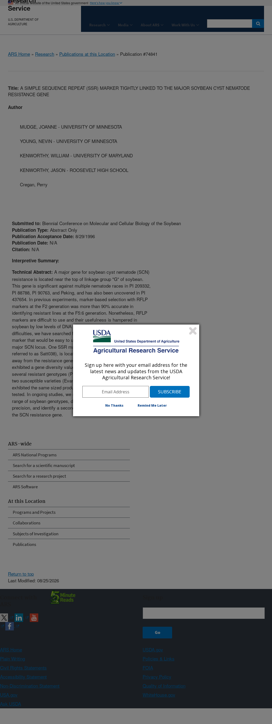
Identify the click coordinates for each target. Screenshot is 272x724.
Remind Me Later (152, 405)
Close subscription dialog (193, 331)
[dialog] (136, 370)
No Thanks (114, 405)
